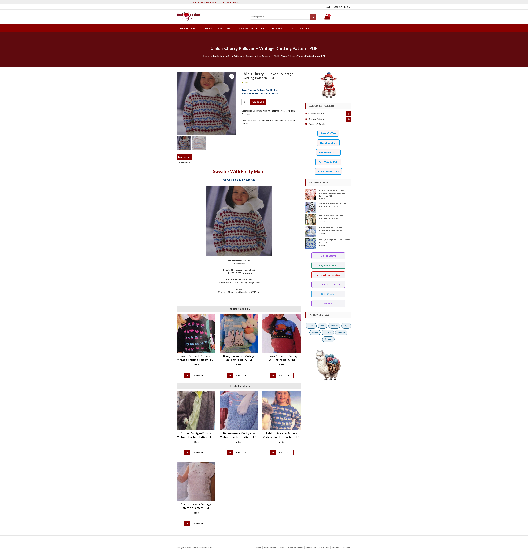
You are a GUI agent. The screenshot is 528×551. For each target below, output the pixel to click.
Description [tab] (183, 157)
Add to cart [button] (199, 375)
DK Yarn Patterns (265, 120)
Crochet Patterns (316, 113)
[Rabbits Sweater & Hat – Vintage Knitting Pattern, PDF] (281, 410)
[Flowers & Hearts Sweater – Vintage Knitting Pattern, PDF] (196, 333)
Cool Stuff (324, 547)
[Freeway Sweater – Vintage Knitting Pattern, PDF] (281, 333)
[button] (231, 76)
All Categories (188, 28)
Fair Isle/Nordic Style (285, 120)
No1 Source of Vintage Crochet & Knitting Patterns (215, 2)
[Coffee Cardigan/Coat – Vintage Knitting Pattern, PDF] (196, 410)
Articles (277, 28)
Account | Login (342, 7)
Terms (282, 547)
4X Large (328, 339)
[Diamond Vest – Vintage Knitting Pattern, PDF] (196, 481)
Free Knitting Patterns (251, 28)
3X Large (341, 332)
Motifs (244, 123)
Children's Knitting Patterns (266, 110)
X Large (315, 332)
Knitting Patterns (316, 118)
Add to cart (258, 102)
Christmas (252, 120)
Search (313, 17)
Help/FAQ (335, 547)
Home (327, 7)
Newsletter (311, 547)
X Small (311, 326)
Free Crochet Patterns (217, 28)
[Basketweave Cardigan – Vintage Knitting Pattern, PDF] (239, 410)
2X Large (327, 332)
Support (304, 28)
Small (322, 326)
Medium (334, 326)
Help (290, 28)
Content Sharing (295, 547)
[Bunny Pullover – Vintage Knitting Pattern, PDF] (239, 333)
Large (346, 326)
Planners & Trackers (317, 124)
